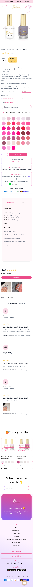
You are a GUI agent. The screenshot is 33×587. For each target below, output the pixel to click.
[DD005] (9, 119)
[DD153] (4, 143)
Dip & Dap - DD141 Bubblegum (22, 457)
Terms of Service (16, 542)
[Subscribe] (27, 488)
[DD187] (23, 143)
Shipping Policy (16, 531)
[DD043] (13, 123)
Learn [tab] (23, 202)
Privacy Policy (17, 545)
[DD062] (9, 133)
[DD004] (4, 119)
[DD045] (23, 123)
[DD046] (28, 123)
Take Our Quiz (16, 162)
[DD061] (4, 133)
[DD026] (9, 123)
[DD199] (13, 148)
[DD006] (13, 119)
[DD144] (28, 138)
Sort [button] (2, 297)
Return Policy (16, 533)
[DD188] (28, 143)
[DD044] (18, 123)
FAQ (16, 528)
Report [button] (19, 335)
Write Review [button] (16, 277)
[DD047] (4, 128)
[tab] (12, 303)
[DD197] (4, 148)
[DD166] (13, 143)
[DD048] (9, 128)
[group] (16, 270)
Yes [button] (16, 335)
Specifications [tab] (10, 202)
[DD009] (23, 119)
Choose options (7, 449)
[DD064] (18, 133)
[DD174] (18, 143)
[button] (30, 6)
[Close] (2, 6)
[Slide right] (30, 30)
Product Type (4, 95)
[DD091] (23, 133)
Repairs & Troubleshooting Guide (16, 539)
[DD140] (9, 138)
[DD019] (4, 123)
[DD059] (23, 128)
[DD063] (13, 133)
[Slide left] (3, 28)
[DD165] (9, 143)
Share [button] (22, 335)
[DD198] (9, 148)
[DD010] (28, 119)
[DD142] (18, 138)
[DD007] (18, 119)
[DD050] (18, 128)
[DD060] (28, 128)
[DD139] (4, 138)
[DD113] (28, 133)
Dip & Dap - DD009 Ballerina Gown (6, 457)
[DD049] (13, 128)
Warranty (16, 536)
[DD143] (23, 138)
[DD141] (13, 138)
